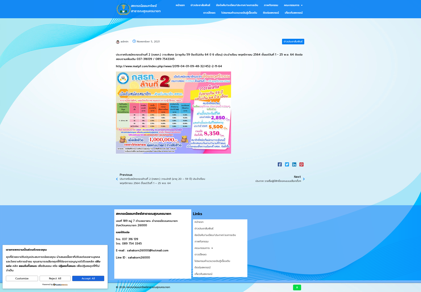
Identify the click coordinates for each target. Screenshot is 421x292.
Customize (22, 278)
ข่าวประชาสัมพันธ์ (293, 42)
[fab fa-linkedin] (294, 164)
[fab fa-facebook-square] (279, 164)
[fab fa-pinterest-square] (301, 164)
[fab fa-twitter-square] (287, 164)
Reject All (55, 278)
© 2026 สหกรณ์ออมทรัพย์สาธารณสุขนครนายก (143, 287)
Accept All (88, 278)
